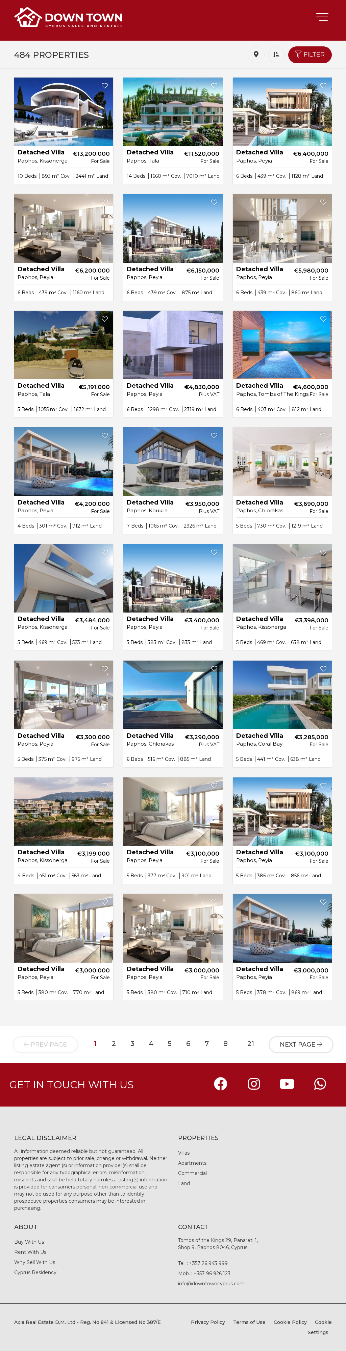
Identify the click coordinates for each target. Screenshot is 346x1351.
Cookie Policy (290, 1322)
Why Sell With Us (34, 1262)
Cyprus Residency (35, 1272)
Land (184, 1183)
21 (250, 1043)
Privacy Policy (208, 1322)
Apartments (192, 1163)
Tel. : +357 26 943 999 (203, 1263)
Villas (184, 1153)
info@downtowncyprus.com (211, 1284)
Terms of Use (249, 1322)
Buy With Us (29, 1242)
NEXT (297, 1044)
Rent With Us (30, 1252)
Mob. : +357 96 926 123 (204, 1273)
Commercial (192, 1173)
